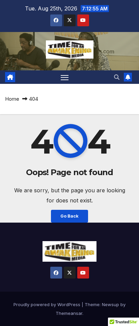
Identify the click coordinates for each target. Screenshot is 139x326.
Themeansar (69, 313)
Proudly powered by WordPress (47, 304)
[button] (116, 77)
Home (12, 99)
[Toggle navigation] (64, 77)
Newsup (110, 304)
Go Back (69, 216)
